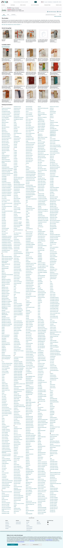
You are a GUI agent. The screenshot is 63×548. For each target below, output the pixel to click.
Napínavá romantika (41, 138)
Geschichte (16, 380)
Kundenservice (39, 523)
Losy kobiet (28, 370)
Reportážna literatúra (42, 452)
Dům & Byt (16, 142)
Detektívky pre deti (17, 106)
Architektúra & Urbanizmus (7, 192)
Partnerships (40, 247)
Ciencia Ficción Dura (5, 407)
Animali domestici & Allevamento (5, 157)
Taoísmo (51, 287)
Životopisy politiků (53, 505)
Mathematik (28, 444)
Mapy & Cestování (29, 410)
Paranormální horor (41, 237)
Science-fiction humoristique (55, 145)
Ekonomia (15, 172)
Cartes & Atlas (4, 369)
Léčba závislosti (29, 311)
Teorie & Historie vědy (54, 317)
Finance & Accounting (18, 303)
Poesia (39, 303)
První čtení (40, 379)
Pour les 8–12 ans (41, 355)
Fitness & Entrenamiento (18, 322)
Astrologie (4, 217)
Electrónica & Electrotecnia (19, 177)
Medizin (27, 466)
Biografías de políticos (6, 284)
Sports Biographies (53, 228)
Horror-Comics (28, 131)
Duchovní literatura (17, 138)
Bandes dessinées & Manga (7, 256)
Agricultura (4, 125)
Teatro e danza (52, 294)
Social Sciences (52, 173)
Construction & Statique (6, 449)
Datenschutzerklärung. (20, 541)
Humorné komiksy (29, 150)
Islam (27, 200)
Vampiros (51, 397)
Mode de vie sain (29, 501)
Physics (39, 284)
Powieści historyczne (41, 357)
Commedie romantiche (6, 443)
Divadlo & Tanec (17, 127)
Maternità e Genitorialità (30, 436)
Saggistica (52, 123)
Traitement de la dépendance (55, 351)
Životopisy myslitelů (53, 502)
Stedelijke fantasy (53, 242)
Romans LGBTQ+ (41, 485)
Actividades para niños (6, 111)
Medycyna (27, 468)
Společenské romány (53, 214)
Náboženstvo (40, 135)
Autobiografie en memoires (7, 244)
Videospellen (52, 412)
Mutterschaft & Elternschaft (43, 108)
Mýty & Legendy (41, 130)
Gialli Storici (16, 401)
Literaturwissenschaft (30, 359)
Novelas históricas (41, 187)
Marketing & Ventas (29, 422)
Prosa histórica (40, 374)
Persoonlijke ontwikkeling (42, 272)
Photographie (40, 281)
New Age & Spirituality (42, 157)
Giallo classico (16, 403)
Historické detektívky (17, 480)
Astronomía (4, 222)
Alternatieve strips (5, 139)
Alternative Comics (5, 141)
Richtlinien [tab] (13, 14)
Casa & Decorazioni (5, 372)
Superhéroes (52, 272)
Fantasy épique (16, 259)
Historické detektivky (17, 478)
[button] (60, 15)
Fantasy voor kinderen (18, 281)
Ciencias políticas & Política (7, 413)
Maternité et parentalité (30, 438)
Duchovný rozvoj (17, 141)
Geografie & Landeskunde (18, 364)
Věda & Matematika (53, 400)
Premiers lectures (41, 364)
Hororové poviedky (29, 109)
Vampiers (51, 390)
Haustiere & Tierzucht (18, 436)
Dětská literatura (17, 112)
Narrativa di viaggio (41, 141)
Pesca (39, 273)
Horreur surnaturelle (29, 116)
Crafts (3, 471)
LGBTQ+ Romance (29, 322)
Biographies (4, 316)
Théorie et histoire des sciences (54, 337)
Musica (27, 507)
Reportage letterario (41, 446)
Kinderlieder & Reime (30, 242)
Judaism (27, 219)
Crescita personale (5, 472)
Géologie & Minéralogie (18, 375)
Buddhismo (4, 347)
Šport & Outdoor (53, 225)
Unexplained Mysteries (54, 378)
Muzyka (39, 111)
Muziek (39, 109)
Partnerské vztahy (41, 248)
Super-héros (52, 264)
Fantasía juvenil (16, 247)
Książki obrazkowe (29, 286)
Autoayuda (4, 234)
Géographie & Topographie (19, 368)
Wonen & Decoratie (53, 452)
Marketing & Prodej (29, 417)
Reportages (40, 447)
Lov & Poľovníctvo (29, 373)
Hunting (27, 163)
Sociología (52, 179)
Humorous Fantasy (29, 155)
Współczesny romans (53, 453)
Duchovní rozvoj (16, 139)
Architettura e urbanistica (6, 193)
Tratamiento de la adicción (55, 353)
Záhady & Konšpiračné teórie (55, 472)
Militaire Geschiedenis (30, 479)
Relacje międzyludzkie (42, 421)
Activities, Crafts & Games (6, 116)
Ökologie (39, 206)
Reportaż (39, 450)
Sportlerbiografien (53, 226)
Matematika (28, 432)
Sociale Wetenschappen (54, 176)
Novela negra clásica (41, 181)
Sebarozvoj (52, 156)
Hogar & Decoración (17, 509)
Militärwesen (28, 483)
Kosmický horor (28, 271)
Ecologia (15, 150)
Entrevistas (16, 195)
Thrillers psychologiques (54, 346)
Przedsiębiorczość (41, 380)
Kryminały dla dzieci (29, 283)
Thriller (51, 339)
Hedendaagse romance (18, 439)
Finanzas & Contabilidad (18, 313)
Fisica (15, 317)
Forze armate (16, 331)
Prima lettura (40, 369)
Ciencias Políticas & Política (7, 412)
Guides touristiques (17, 423)
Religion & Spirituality (42, 436)
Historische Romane (17, 498)
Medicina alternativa (29, 454)
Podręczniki (40, 302)
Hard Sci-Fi (16, 430)
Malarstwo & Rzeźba (29, 382)
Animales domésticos (5, 155)
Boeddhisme (4, 339)
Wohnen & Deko (53, 447)
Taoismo (51, 286)
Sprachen (51, 229)
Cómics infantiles (5, 441)
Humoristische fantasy (30, 144)
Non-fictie (39, 163)
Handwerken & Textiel (18, 428)
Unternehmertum (53, 379)
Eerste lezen (16, 166)
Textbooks (52, 324)
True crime (52, 362)
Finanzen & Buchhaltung (18, 314)
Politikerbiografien (41, 333)
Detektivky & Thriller (5, 511)
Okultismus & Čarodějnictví (43, 209)
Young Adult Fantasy (53, 461)
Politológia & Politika (41, 336)
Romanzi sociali (40, 513)
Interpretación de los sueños (31, 177)
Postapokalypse (41, 353)
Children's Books (5, 383)
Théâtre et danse (53, 330)
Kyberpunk (28, 297)
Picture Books (40, 289)
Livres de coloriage (29, 363)
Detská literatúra (17, 111)
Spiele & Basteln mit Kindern (55, 200)
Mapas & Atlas (28, 399)
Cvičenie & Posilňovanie (6, 485)
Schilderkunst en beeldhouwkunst (53, 135)
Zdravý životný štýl (53, 480)
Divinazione (16, 130)
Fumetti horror (16, 346)
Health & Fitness (17, 437)
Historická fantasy (17, 477)
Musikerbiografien (29, 513)
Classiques (4, 424)
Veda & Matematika (53, 398)
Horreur (27, 111)
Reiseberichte (40, 414)
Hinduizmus (16, 453)
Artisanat (3, 209)
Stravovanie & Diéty (53, 253)
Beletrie (3, 271)
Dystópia (15, 145)
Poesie (39, 306)
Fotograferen (16, 333)
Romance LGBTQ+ (41, 469)
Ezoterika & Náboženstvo (18, 229)
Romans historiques (41, 482)
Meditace (27, 457)
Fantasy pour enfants (18, 270)
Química (39, 404)
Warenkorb (6, 528)
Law (26, 308)
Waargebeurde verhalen (54, 434)
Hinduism (15, 450)
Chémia (3, 379)
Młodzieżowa (28, 494)
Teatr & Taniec (52, 292)
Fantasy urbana (16, 280)
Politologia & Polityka (42, 338)
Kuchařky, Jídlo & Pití (29, 289)
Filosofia (15, 297)
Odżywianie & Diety (41, 203)
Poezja (39, 316)
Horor (15, 512)
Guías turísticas (16, 420)
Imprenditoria (28, 167)
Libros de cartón (29, 333)
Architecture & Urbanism (6, 182)
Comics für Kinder (5, 438)
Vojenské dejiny (52, 420)
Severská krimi (52, 160)
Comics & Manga (5, 432)
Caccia (3, 361)
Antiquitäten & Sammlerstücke (7, 173)
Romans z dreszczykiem (42, 490)
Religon (39, 439)
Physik (39, 286)
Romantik (39, 504)
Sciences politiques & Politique (55, 146)
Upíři (51, 382)
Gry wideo (15, 419)
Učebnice (51, 373)
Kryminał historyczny (29, 280)
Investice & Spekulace (30, 188)
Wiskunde (51, 444)
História (15, 463)
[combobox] (23, 2)
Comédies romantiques (6, 430)
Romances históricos (41, 474)
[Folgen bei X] (47, 524)
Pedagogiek (40, 258)
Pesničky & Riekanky (41, 275)
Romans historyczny (41, 483)
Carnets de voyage (5, 366)
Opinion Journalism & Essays (43, 218)
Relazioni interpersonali (42, 427)
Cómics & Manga (5, 434)
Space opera (52, 195)
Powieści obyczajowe (41, 358)
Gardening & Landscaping (18, 357)
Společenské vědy (53, 215)
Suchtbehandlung (53, 261)
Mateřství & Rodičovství (30, 439)
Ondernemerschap (41, 215)
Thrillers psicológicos (54, 345)
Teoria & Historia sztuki (54, 309)
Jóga (27, 217)
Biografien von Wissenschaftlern (5, 314)
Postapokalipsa (40, 352)
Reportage (40, 444)
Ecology (15, 156)
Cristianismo (4, 477)
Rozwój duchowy (53, 111)
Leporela (27, 316)
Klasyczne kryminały (29, 258)
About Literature (5, 109)
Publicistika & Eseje (41, 399)
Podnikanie (40, 300)
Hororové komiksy (29, 106)
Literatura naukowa (29, 354)
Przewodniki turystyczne (42, 382)
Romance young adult (42, 472)
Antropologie (4, 181)
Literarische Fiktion (29, 343)
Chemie (3, 380)
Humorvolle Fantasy (29, 160)
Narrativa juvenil (41, 143)
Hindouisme (16, 448)
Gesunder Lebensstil (17, 395)
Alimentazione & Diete (6, 136)
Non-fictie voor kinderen (42, 165)
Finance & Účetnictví (17, 306)
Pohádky (39, 317)
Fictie (15, 289)
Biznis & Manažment (5, 336)
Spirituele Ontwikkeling (54, 211)
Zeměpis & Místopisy (53, 489)
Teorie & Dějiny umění (54, 316)
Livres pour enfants (29, 365)
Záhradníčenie (52, 477)
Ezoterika (15, 228)
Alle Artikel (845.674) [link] (5, 46)
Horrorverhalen (28, 134)
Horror (27, 117)
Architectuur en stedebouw (7, 185)
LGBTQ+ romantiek (29, 324)
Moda (27, 496)
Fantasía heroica (17, 240)
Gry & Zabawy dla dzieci (18, 417)
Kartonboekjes (28, 238)
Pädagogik (40, 229)
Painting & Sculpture (41, 231)
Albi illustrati (4, 130)
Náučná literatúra (41, 148)
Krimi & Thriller (28, 278)
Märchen (27, 414)
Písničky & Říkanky (41, 294)
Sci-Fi (51, 137)
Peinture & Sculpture (41, 262)
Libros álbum (28, 332)
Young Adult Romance (54, 466)
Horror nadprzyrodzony (30, 127)
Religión (39, 435)
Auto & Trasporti (5, 229)
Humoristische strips (29, 147)
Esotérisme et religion (18, 218)
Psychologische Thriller (42, 394)
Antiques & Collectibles (6, 171)
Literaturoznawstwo (29, 357)
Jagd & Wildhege (29, 206)
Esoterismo (16, 220)
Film (14, 295)
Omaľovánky (40, 214)
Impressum (27, 525)
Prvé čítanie (40, 377)
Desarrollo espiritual (5, 494)
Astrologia (4, 212)
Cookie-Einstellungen (49, 539)
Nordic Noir (40, 176)
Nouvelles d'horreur (41, 178)
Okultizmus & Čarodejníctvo (43, 211)
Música (27, 508)
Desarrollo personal (5, 496)
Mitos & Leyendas (29, 491)
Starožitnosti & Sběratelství (55, 234)
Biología (3, 328)
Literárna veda (28, 344)
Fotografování (16, 339)
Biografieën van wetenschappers (5, 308)
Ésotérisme (16, 215)
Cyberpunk (4, 488)
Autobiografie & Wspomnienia (7, 240)
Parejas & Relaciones (41, 240)
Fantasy (15, 255)
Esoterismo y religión (17, 223)
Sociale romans (52, 174)
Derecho (3, 493)
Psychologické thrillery (42, 391)
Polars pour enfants (41, 327)
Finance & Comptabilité (18, 305)
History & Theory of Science (19, 503)
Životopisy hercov (53, 494)
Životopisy (52, 492)
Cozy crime (4, 466)
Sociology (51, 184)
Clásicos (3, 419)
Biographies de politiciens (6, 322)
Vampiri (51, 395)
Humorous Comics (29, 153)
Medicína (27, 452)
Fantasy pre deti (17, 272)
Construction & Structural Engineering (6, 452)
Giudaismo (16, 408)
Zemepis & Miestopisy (54, 488)
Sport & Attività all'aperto (54, 222)
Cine (2, 416)
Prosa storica (40, 375)
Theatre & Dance (53, 328)
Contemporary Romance (6, 455)
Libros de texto (28, 335)
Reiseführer (40, 416)
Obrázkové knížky (41, 195)
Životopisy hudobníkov (54, 499)
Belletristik (4, 273)
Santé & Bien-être (53, 128)
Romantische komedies (42, 507)
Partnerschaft (40, 244)
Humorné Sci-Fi (28, 152)
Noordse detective (41, 173)
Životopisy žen (52, 510)
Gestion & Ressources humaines (18, 392)
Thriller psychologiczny (54, 342)
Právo (39, 361)
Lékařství (27, 315)
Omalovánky (40, 212)
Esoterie (15, 206)
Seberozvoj (52, 157)
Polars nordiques (41, 325)
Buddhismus (4, 349)
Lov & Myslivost (28, 371)
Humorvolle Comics (29, 158)
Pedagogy (39, 261)
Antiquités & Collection (6, 174)
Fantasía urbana (17, 248)
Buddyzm (3, 352)
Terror (51, 319)
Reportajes (40, 449)
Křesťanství (28, 275)
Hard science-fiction (17, 434)
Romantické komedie (41, 499)
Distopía (15, 125)
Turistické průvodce (53, 367)
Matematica (28, 428)
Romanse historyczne (42, 491)
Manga (27, 395)
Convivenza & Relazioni (6, 458)
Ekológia (15, 169)
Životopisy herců (53, 496)
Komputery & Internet (30, 269)
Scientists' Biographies (54, 149)
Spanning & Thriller (53, 198)
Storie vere (52, 250)
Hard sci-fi (16, 433)
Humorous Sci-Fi (29, 156)
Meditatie (27, 460)
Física (15, 319)
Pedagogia (40, 253)
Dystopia (15, 144)
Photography (40, 283)
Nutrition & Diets (41, 190)
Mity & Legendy (29, 493)
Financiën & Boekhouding (18, 309)
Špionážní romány (53, 206)
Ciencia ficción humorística (6, 408)
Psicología (39, 385)
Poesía (39, 305)
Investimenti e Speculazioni (31, 191)
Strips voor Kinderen (53, 256)
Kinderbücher (28, 241)
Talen (51, 281)
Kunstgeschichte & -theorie (31, 296)
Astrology (3, 218)
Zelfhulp (51, 485)
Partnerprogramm (18, 523)
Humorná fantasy (29, 149)
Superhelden (52, 267)
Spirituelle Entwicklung (54, 212)
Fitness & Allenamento (18, 320)
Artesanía (3, 204)
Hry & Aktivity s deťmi (30, 138)
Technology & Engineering (54, 303)
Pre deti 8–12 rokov (41, 363)
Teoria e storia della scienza (55, 313)
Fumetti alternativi (17, 344)
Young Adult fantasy (53, 463)
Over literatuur (40, 226)
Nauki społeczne (41, 152)
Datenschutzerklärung (29, 526)
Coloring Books (4, 427)
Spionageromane (53, 201)
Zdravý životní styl (53, 478)
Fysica (15, 352)
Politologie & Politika (41, 339)
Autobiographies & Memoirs (7, 247)
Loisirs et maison (29, 368)
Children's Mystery (5, 388)
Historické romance (17, 481)
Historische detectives (18, 486)
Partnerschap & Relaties (42, 245)
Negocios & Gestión (41, 156)
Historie (15, 485)
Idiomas (27, 166)
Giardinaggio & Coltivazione (19, 404)
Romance (39, 460)
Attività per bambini (5, 228)
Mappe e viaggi (28, 403)
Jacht (27, 205)
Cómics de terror (5, 437)
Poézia (39, 311)
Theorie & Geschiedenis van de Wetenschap (55, 332)
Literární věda (28, 346)
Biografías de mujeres (6, 282)
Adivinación (4, 120)
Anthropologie (4, 163)
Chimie (3, 393)
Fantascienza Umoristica (18, 236)
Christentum (4, 399)
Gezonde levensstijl (17, 397)
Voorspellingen (52, 428)
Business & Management (6, 357)
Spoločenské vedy (53, 218)
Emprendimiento (17, 189)
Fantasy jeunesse (17, 267)
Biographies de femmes (6, 319)
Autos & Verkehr (5, 251)
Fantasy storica (16, 275)
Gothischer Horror (17, 411)
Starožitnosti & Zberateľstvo (55, 236)
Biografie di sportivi (5, 295)
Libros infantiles (29, 337)
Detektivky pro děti (17, 108)
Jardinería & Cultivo (29, 209)
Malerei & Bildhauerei (30, 386)
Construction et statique (6, 454)
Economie (15, 163)
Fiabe (15, 286)
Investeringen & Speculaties (31, 186)
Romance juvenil (41, 468)
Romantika (40, 505)
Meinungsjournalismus (30, 471)
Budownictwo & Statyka (6, 355)
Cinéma (3, 418)
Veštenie (51, 404)
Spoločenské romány (53, 217)
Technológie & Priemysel (54, 300)
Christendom (4, 397)
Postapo (39, 349)
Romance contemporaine (42, 461)
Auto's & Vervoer (5, 233)
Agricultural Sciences (5, 127)
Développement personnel (18, 117)
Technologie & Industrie (54, 297)
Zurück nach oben (31, 517)
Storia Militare (52, 248)
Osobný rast (40, 225)
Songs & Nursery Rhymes (54, 187)
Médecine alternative (30, 449)
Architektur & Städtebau (6, 187)
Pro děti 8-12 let (41, 372)
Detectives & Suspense (6, 502)
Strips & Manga (52, 255)
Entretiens (16, 193)
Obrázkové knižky (41, 193)
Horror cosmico (28, 122)
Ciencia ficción (4, 405)
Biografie (3, 285)
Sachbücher (52, 120)
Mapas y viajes (28, 400)
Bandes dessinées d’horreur (7, 259)
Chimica (3, 391)
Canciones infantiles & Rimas (7, 363)
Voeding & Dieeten (53, 417)
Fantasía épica (16, 239)
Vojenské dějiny (52, 422)
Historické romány (17, 483)
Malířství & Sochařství (30, 388)
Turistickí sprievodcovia (54, 370)
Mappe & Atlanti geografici (31, 402)
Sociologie (52, 182)
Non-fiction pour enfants (42, 170)
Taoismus (51, 289)
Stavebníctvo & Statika (54, 239)
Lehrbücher (28, 313)
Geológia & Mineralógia (18, 371)
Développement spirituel (18, 119)
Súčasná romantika (53, 259)
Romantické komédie (41, 501)
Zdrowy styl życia (53, 481)
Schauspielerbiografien (54, 130)
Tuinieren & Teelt (53, 365)
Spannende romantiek (54, 196)
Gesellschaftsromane (18, 386)
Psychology (40, 397)
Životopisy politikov (53, 503)
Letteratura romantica (30, 319)
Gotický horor (16, 412)
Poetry (39, 309)
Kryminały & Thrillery (29, 282)
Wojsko (51, 448)
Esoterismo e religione (18, 222)
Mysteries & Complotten (42, 117)
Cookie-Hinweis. (32, 540)
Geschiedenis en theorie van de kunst (19, 384)
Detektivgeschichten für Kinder (6, 509)
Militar (27, 480)
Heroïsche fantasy (17, 444)
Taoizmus (51, 291)
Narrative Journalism (41, 145)
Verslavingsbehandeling (54, 401)
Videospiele (52, 414)
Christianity (4, 402)
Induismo (27, 169)
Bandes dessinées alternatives (7, 258)
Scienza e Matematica (54, 151)
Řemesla (39, 443)
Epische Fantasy (17, 201)
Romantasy (40, 493)
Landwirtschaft (28, 302)
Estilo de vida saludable (18, 225)
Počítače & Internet (41, 297)
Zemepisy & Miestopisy (54, 491)
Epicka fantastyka (17, 198)
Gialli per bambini (17, 400)
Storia (51, 245)
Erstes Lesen (16, 204)
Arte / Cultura (4, 201)
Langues (27, 305)
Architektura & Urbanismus (7, 189)
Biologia (3, 327)
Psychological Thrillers (42, 390)
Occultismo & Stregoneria (42, 200)
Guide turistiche (17, 422)
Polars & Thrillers (41, 320)
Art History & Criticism (6, 200)
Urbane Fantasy (53, 387)
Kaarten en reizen (29, 233)
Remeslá (39, 441)
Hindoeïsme (16, 447)
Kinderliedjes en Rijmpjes (30, 244)
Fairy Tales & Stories (17, 233)
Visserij (51, 415)
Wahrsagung (52, 437)
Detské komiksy (16, 114)
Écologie (15, 155)
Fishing (15, 316)
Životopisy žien (52, 511)
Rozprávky (52, 109)
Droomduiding (16, 136)
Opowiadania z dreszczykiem (43, 220)
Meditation (28, 461)
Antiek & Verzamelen (5, 167)
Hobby (15, 506)
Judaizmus (28, 225)
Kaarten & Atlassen (29, 231)
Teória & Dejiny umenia (54, 308)
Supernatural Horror (53, 275)
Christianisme (4, 401)
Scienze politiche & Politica (55, 152)
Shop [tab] (4, 14)
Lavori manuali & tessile (30, 307)
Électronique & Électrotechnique (17, 182)
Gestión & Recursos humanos (19, 389)
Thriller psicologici (53, 340)
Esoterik (15, 211)
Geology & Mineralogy (18, 379)
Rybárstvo (52, 116)
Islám (27, 202)
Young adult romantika (54, 469)
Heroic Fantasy (16, 441)
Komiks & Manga (29, 266)
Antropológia (4, 179)
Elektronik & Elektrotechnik (19, 185)
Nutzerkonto (7, 525)
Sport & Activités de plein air (55, 220)
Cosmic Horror (4, 461)
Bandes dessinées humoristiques (5, 262)
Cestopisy (3, 374)
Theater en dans (53, 327)
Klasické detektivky (29, 245)
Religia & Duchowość (41, 430)
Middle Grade (28, 474)
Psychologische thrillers (42, 396)
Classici (3, 421)
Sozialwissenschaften (54, 190)
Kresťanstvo (28, 277)
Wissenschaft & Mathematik (55, 445)
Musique (39, 106)
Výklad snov (52, 430)
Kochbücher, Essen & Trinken (31, 263)
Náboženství (40, 134)
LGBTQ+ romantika (29, 326)
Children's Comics (5, 385)
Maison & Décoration (29, 380)
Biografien (3, 310)
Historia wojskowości (17, 466)
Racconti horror (40, 407)
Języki (27, 214)
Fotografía (16, 336)
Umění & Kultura (53, 375)
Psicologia (39, 383)
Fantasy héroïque (17, 264)
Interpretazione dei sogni (30, 180)
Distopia (15, 123)
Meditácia (27, 458)
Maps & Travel (28, 406)
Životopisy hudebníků (54, 497)
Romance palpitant (41, 471)
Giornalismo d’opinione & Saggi (19, 406)
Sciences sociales (53, 148)
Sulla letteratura (53, 262)
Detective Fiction (5, 499)
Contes (3, 457)
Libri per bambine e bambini (31, 330)
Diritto (15, 120)
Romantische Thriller (41, 510)
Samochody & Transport (54, 125)
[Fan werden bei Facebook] (47, 522)
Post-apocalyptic (41, 344)
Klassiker (27, 255)
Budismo (3, 353)
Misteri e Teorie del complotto (31, 488)
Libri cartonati (28, 327)
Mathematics (28, 443)
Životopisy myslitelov (54, 500)
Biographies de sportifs (6, 325)
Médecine (27, 447)
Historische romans (17, 500)
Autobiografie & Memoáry (6, 237)
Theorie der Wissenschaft (54, 334)
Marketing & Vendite (29, 421)
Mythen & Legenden (41, 123)
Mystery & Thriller (41, 121)
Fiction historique (17, 292)
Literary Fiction (28, 348)
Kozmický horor (28, 274)
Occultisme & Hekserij (42, 196)
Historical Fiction (17, 472)
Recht (39, 411)
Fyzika (15, 353)
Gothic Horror (16, 409)
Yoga (51, 458)
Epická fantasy (16, 200)
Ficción (15, 287)
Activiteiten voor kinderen (6, 112)
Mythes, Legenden (41, 127)
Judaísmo (27, 222)
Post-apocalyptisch (41, 347)
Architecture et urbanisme (6, 184)
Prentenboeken (40, 366)
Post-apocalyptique (41, 346)
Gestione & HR (16, 393)
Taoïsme (51, 284)
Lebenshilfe (28, 310)
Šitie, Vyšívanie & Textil (54, 165)
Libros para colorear (29, 338)
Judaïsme (27, 220)
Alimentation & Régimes (6, 134)
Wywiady (51, 455)
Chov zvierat (4, 394)
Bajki (2, 255)
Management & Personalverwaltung (29, 392)
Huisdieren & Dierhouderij (30, 142)
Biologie (3, 331)
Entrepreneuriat (17, 190)
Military (27, 485)
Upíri (51, 381)
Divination (15, 128)
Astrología (4, 214)
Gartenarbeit (16, 358)
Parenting (39, 242)
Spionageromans (53, 203)
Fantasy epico (16, 258)
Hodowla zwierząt (17, 508)
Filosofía (15, 298)
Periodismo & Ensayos (42, 267)
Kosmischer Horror (29, 272)
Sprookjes (51, 231)
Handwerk (15, 426)
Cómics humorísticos (5, 440)
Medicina (27, 450)
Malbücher (28, 385)
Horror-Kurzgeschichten (30, 133)
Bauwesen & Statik (5, 266)
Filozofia (15, 302)
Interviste (27, 183)
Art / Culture (4, 196)
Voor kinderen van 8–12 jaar (55, 426)
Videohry (51, 409)
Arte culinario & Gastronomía (7, 203)
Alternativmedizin (5, 144)
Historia (15, 461)
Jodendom (28, 216)
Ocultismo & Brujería (41, 201)
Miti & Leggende (29, 490)
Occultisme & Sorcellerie (42, 198)
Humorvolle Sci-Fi (29, 161)
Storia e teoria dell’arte (54, 247)
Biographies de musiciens (6, 320)
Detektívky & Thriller (5, 513)
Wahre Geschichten (53, 436)
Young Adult (52, 459)
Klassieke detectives (29, 252)
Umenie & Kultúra (53, 376)
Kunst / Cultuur (28, 293)
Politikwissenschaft (41, 335)
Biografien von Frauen (6, 311)
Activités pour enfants (6, 114)
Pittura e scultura (41, 295)
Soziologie (52, 192)
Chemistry (4, 382)
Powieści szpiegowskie (42, 360)
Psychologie (40, 393)
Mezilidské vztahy (29, 472)
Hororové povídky (29, 108)
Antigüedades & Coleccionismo (7, 168)
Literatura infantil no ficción (31, 352)
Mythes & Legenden (41, 124)
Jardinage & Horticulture (30, 208)
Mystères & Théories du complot (42, 115)
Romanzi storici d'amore (54, 106)
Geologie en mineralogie (18, 377)
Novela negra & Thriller (42, 179)
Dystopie (15, 147)
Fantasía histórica (17, 242)
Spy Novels (52, 233)
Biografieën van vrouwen (6, 306)
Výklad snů (52, 431)
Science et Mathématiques (55, 140)
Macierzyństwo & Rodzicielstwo (29, 378)
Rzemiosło (52, 117)
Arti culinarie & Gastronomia (7, 206)
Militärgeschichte (29, 482)
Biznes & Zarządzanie (6, 335)
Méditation (28, 463)
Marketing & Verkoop (29, 425)
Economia (15, 158)
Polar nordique (40, 319)
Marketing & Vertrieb (29, 427)
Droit (15, 134)
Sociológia (52, 181)
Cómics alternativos (5, 435)
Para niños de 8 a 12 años (42, 234)
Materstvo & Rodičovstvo (30, 441)
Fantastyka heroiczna (18, 251)
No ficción (39, 159)
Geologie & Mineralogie (18, 374)
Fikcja (15, 294)
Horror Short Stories (29, 128)
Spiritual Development (54, 207)
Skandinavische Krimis (54, 168)
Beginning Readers (5, 268)
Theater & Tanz (53, 325)
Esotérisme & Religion (18, 217)
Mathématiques (29, 446)
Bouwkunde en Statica (6, 342)
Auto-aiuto (4, 231)
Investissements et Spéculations (29, 197)
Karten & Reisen (29, 236)
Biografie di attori (5, 287)
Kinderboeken (28, 239)
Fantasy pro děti (17, 273)
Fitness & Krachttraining (18, 324)
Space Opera (52, 193)
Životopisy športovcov (54, 507)
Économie (15, 164)
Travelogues (52, 359)
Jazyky (27, 211)
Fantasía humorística (17, 244)
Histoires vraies (16, 459)
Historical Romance (17, 475)
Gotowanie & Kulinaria (18, 415)
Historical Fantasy (17, 470)
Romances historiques (42, 476)
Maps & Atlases (28, 405)
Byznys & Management (6, 358)
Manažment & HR (29, 394)
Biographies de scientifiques (7, 324)
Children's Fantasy (5, 386)
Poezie (39, 313)
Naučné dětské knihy (41, 149)
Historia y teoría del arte (18, 467)
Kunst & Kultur (28, 294)
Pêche (39, 251)
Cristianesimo (4, 476)
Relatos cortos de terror (42, 424)
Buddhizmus (4, 350)
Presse (27, 523)
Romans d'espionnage (42, 480)
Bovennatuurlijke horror (6, 344)
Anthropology (4, 165)
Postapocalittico (41, 350)
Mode (27, 499)
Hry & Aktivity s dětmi (30, 139)
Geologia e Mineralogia (18, 372)
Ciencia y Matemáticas (6, 410)
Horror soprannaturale (30, 130)
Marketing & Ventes (29, 424)
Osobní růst (40, 223)
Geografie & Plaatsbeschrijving (19, 366)
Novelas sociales (41, 189)
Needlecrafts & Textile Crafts (43, 154)
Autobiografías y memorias (7, 236)
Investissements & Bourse (30, 194)
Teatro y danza (52, 295)
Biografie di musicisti (5, 290)
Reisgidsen (40, 417)
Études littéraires (17, 226)
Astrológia (4, 215)
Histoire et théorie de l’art (18, 456)
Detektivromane (17, 109)
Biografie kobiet (4, 296)
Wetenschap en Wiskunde (54, 441)
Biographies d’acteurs (6, 317)
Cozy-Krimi (4, 469)
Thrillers (51, 343)
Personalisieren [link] (35, 544)
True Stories (52, 364)
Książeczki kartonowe (30, 285)
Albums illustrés (5, 131)
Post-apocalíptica (41, 342)
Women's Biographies (54, 450)
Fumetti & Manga (17, 342)
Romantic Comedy (41, 494)
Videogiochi (52, 408)
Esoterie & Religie (17, 207)
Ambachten (4, 152)
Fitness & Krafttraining (18, 325)
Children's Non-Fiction (6, 390)
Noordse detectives (41, 174)
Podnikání (39, 298)
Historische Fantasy (17, 490)
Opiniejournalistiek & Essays (43, 217)
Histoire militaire (17, 458)
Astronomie (4, 225)
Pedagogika (40, 259)
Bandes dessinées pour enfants (6, 265)
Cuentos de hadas (5, 479)
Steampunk (52, 240)
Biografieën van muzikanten (7, 301)
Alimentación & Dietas (6, 133)
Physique (39, 287)
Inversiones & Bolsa (29, 185)
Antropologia (4, 176)
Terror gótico (52, 320)
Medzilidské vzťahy (29, 469)
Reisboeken (40, 413)
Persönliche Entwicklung (42, 270)
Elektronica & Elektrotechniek (19, 184)
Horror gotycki (28, 125)
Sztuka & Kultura (53, 278)
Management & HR (29, 390)
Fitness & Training (17, 328)
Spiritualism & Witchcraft (54, 209)
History (15, 501)
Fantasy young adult (17, 283)
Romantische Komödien (42, 508)
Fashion (15, 284)
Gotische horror (16, 414)
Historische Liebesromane (18, 495)
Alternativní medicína (5, 150)
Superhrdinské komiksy (54, 273)
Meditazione (28, 465)
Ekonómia (15, 174)
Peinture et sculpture (41, 264)
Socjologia (52, 185)
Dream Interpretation (18, 133)
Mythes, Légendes (41, 129)
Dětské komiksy (16, 116)
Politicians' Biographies (42, 330)
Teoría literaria (52, 314)
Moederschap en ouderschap (31, 502)
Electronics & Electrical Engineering (18, 179)
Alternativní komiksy (5, 149)
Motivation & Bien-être (30, 504)
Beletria (3, 269)
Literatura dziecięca (29, 351)
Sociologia (52, 178)
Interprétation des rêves (30, 178)
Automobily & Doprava (6, 250)
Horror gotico (28, 123)
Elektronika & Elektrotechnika (19, 187)
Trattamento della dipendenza (55, 354)
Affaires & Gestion (5, 122)
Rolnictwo (39, 455)
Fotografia (16, 335)
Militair (27, 476)
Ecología (15, 152)
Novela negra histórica (42, 182)
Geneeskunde (16, 360)
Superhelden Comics (53, 269)
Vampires (51, 393)
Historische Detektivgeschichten (17, 489)
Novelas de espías (41, 185)
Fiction (15, 291)
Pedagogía (40, 255)
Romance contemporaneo (42, 463)
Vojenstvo (51, 425)
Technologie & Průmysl (54, 302)
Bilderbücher (4, 276)
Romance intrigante (41, 466)
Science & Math (53, 138)
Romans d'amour (41, 479)
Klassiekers (28, 253)
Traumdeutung (52, 356)
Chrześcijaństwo (5, 404)
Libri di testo (28, 329)
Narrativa (39, 140)
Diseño (15, 122)
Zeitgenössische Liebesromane (55, 483)
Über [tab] (8, 14)
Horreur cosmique (29, 112)
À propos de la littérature (6, 108)
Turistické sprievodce (54, 368)
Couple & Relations (5, 463)
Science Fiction (52, 141)
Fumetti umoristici (17, 349)
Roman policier (40, 457)
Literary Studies (29, 349)
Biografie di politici (5, 291)
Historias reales (16, 469)
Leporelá (27, 318)
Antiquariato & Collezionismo (7, 170)
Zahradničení (52, 475)
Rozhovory (52, 108)
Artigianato (4, 207)
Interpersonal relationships (31, 174)
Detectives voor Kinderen (6, 507)
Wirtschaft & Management (55, 442)
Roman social (40, 458)
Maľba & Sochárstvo (29, 383)
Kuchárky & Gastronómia (30, 288)
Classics (3, 423)
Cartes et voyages (5, 371)
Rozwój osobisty (53, 112)
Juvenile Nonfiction (29, 228)
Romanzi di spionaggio (42, 512)
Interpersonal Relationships (31, 172)
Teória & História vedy (54, 311)
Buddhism (3, 346)
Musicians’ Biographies (30, 510)
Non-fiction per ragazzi (42, 168)
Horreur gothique (29, 114)
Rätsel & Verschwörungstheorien (42, 409)
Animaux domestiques (6, 159)
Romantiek (40, 502)
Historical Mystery (17, 474)
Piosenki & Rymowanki (42, 292)
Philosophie (40, 278)
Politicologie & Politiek (42, 331)
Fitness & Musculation (18, 327)
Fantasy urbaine (17, 278)
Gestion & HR (16, 388)
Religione (39, 438)
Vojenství (51, 423)
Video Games (52, 406)
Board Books (4, 338)
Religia (39, 428)
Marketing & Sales (29, 419)
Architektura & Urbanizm (6, 190)
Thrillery (51, 348)
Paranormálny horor (41, 239)
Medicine (27, 455)
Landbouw (28, 300)
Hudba (27, 141)
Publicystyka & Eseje (41, 401)
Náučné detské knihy (41, 151)
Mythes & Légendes (41, 126)
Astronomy (4, 226)
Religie (39, 432)
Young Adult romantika (54, 467)
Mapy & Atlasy (28, 408)
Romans (39, 477)
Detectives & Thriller (5, 504)
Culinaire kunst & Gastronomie (7, 480)
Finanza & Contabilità (18, 311)
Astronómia (4, 223)
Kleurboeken (28, 261)
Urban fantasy (52, 386)
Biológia (3, 330)
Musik (27, 512)
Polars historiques (41, 324)
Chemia (3, 377)
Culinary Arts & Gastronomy (7, 482)
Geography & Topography (18, 369)
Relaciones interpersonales (43, 419)
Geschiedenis (16, 382)
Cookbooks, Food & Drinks (6, 460)
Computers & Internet (6, 448)
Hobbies (15, 505)
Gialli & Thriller (16, 398)
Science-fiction (52, 143)
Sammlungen (7, 523)
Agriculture (4, 128)
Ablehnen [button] (23, 544)
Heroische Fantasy (17, 442)
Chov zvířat (4, 396)
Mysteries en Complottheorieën (41, 119)
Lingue (27, 341)
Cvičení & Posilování (5, 483)
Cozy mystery (4, 468)
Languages (28, 304)
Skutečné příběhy (53, 170)
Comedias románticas (6, 429)
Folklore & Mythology (17, 330)
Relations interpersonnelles (43, 422)
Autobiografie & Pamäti (6, 239)
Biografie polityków (5, 298)
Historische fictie (17, 492)
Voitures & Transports (54, 419)
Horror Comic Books (29, 119)
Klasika (27, 249)
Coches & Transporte (5, 426)
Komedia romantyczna (30, 264)
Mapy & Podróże (29, 413)
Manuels (27, 397)
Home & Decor (16, 511)
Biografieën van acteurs (6, 299)
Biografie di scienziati (6, 293)
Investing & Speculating (30, 192)
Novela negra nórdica (42, 184)
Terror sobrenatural (53, 322)
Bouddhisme (4, 341)
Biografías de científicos (6, 279)
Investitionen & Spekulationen (31, 198)
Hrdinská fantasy (29, 136)
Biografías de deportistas (6, 280)
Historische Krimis (17, 494)
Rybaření (51, 114)
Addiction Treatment (5, 119)
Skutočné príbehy (53, 171)
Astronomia (4, 220)
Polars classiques (41, 322)
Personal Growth (41, 269)
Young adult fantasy (53, 464)
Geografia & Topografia (18, 361)
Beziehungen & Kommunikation (7, 274)
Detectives (4, 501)
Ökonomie (40, 207)
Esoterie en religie (17, 209)
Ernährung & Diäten (17, 203)
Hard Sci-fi (16, 431)
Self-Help (51, 159)
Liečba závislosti (29, 340)
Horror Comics (28, 120)
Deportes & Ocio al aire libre (7, 491)
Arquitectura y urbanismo (6, 195)
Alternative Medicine (5, 142)
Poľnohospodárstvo (41, 341)
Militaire (27, 477)
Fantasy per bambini (17, 269)
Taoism (51, 283)
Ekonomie (15, 175)
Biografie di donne (5, 288)
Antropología (4, 178)
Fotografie (16, 338)
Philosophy (40, 280)
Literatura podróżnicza (30, 355)
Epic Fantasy (16, 196)
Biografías (4, 277)
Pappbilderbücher (41, 233)
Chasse (3, 375)
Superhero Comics (53, 270)
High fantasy (16, 445)
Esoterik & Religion (17, 212)
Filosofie (15, 300)
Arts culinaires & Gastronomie (7, 211)
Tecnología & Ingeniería (54, 306)
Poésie (39, 308)
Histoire (15, 455)
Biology (3, 333)
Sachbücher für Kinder (54, 122)
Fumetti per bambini (17, 347)
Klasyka (27, 260)
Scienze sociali (52, 154)
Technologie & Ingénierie (54, 298)
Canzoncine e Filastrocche (6, 364)
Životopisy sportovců (53, 508)
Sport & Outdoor (53, 223)
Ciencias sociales (5, 415)
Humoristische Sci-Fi (29, 145)
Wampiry (51, 439)
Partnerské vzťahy (41, 250)
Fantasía (15, 237)
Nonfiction (40, 171)
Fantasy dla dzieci (17, 256)
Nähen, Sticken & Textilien (42, 137)
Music (27, 505)
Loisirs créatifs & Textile (30, 366)
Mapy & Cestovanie (29, 411)
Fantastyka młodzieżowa (18, 253)
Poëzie (39, 314)
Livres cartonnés (29, 362)
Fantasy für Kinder (17, 262)
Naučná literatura (41, 146)
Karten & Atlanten (29, 234)
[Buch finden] (36, 2)
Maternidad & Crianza (30, 433)
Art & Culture (4, 198)
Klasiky (27, 250)
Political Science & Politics (42, 328)
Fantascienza (16, 234)
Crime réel (3, 474)
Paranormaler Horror (41, 236)
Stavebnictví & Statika (54, 237)
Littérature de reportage (30, 360)
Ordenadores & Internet (42, 222)
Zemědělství (52, 486)
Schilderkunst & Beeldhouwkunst (53, 132)
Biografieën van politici (6, 302)
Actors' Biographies (5, 117)
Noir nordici (40, 162)
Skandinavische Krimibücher (55, 167)
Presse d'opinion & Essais (42, 368)
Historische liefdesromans (18, 497)
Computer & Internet (5, 446)
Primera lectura (40, 371)
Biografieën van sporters (6, 304)
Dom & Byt (16, 131)
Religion (39, 433)
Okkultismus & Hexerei (42, 204)
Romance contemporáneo (42, 465)
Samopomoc (52, 127)
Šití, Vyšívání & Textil (54, 163)
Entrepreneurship (17, 192)
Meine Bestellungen (8, 526)
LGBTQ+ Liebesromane (30, 321)
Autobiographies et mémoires (7, 248)
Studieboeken (52, 258)
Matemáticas (28, 430)
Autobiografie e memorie (6, 242)
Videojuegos (52, 411)
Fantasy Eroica (16, 261)
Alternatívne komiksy (5, 147)
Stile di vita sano (53, 244)
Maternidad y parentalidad (31, 435)
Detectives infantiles (5, 505)
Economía (15, 160)
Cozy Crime (4, 465)
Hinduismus (16, 452)
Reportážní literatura (41, 454)
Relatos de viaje (41, 425)
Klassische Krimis (29, 256)
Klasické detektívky (29, 247)
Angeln (3, 153)
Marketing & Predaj (29, 416)
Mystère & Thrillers (41, 112)
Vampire (51, 392)
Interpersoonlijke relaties (30, 175)
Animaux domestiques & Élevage (6, 162)
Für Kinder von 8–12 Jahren (18, 350)
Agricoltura (4, 123)
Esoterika (15, 214)
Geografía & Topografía (18, 363)
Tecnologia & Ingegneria (54, 305)
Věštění (51, 403)
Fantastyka (16, 250)
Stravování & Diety (53, 251)
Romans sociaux (41, 488)
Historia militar (16, 464)
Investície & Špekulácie (30, 189)
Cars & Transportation (6, 368)
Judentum (27, 227)
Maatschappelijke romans (30, 376)
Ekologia (15, 167)
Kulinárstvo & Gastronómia (31, 291)
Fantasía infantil (17, 245)
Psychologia (40, 386)
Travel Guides (52, 357)
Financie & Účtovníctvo (18, 308)
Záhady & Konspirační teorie (55, 474)
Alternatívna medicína (6, 145)
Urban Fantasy (52, 384)
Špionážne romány (53, 204)
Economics (16, 161)
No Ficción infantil (41, 160)
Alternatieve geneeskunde (6, 138)
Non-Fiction (40, 167)
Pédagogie (40, 256)
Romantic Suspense (41, 496)
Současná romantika (53, 189)
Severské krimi (52, 162)
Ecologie (15, 153)
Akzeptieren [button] (13, 544)
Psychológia (40, 388)
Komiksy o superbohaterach (31, 267)
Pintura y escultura (41, 291)
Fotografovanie (16, 341)
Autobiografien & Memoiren (7, 245)
